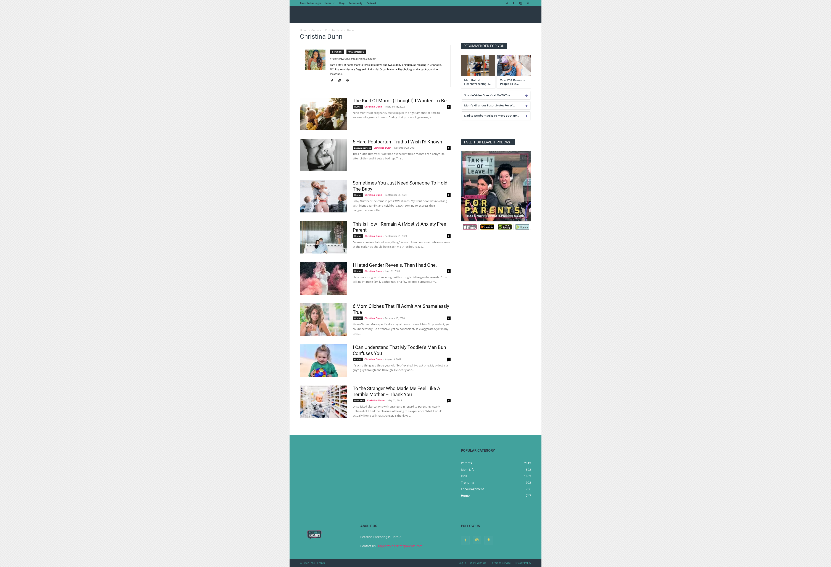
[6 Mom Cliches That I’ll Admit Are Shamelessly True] (323, 319)
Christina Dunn (373, 106)
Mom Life (359, 400)
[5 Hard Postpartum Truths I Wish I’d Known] (323, 155)
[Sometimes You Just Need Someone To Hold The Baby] (323, 196)
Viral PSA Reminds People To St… (512, 82)
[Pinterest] (528, 3)
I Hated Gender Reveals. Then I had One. (395, 265)
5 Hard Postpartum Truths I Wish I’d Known (397, 142)
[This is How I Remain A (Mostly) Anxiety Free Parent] (323, 237)
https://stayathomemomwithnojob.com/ (353, 58)
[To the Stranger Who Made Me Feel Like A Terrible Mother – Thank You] (323, 401)
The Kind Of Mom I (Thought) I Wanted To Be (400, 100)
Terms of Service (500, 563)
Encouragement (362, 147)
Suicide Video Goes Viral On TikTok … (488, 95)
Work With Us (478, 563)
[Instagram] (520, 3)
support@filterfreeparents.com (399, 546)
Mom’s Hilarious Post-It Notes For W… (489, 105)
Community (355, 3)
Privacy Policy (523, 563)
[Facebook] (513, 3)
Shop (342, 3)
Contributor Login (310, 3)
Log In (462, 563)
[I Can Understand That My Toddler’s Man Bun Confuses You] (323, 360)
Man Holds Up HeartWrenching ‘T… (477, 82)
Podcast (371, 3)
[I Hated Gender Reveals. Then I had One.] (323, 278)
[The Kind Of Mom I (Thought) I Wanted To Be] (323, 114)
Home (328, 3)
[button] (507, 3)
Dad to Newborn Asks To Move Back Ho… (491, 115)
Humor (357, 106)
